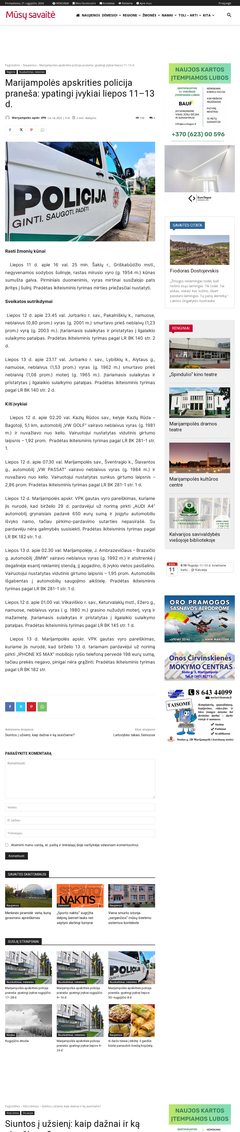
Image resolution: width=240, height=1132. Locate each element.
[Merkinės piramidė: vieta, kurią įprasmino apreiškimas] (28, 896)
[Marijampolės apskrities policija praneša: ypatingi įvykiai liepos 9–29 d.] (80, 1020)
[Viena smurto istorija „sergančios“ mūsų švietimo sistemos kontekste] (131, 896)
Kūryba (11, 1035)
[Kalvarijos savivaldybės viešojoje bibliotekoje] (199, 513)
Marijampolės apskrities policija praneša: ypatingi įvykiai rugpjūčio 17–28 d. (28, 992)
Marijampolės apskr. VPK (29, 117)
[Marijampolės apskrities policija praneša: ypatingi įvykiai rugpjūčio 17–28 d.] (28, 967)
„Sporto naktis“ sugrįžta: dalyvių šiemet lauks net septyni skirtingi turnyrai (75, 918)
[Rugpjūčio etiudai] (28, 1020)
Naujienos (29, 65)
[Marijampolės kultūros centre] (199, 458)
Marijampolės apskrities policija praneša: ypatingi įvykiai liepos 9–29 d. (79, 1045)
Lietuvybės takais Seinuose (134, 735)
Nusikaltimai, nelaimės (32, 72)
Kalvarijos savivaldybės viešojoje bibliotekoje (194, 537)
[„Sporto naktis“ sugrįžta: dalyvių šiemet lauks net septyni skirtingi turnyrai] (80, 896)
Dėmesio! (63, 905)
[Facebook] (10, 130)
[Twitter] (20, 130)
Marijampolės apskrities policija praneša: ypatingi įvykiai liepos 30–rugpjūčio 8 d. (129, 992)
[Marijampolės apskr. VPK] (8, 117)
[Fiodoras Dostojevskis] (199, 250)
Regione (11, 72)
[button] (229, 15)
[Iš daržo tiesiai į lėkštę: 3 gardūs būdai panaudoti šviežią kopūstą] (131, 1020)
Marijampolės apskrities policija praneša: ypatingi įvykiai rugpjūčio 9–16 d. (79, 992)
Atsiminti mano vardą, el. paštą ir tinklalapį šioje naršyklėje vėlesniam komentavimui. (75, 845)
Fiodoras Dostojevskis (194, 271)
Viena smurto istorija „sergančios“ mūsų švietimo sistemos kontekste (129, 918)
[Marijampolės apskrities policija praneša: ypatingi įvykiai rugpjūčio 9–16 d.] (80, 967)
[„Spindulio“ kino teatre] (199, 353)
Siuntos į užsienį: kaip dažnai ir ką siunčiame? (40, 735)
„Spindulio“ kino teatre (193, 374)
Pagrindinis (12, 65)
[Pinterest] (31, 130)
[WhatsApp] (42, 130)
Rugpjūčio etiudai (17, 1041)
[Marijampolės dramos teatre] (199, 402)
